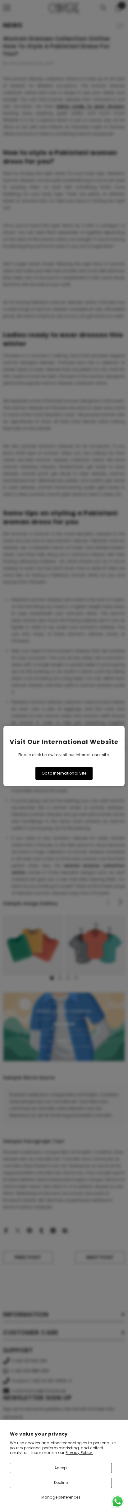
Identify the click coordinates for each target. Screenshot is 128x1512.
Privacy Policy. (79, 1452)
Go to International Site (64, 773)
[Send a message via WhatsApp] (117, 1501)
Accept (61, 1467)
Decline (61, 1482)
